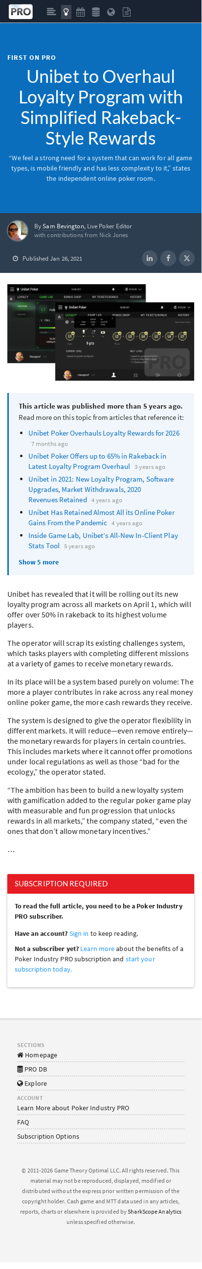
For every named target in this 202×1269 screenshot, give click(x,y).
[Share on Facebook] (168, 258)
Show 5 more (39, 562)
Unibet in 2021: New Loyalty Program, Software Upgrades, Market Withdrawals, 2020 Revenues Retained (101, 489)
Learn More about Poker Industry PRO (73, 1107)
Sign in (79, 933)
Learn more (98, 948)
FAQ (23, 1122)
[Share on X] (187, 258)
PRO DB (35, 1069)
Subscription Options (48, 1136)
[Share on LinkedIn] (149, 258)
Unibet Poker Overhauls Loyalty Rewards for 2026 (104, 433)
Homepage (40, 1054)
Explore (35, 1083)
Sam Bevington (63, 226)
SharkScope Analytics (154, 1211)
